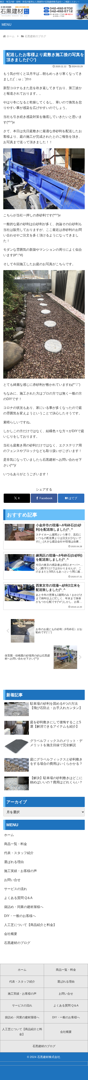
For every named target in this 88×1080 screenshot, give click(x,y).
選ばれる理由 (14, 862)
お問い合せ (12, 880)
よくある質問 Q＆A (18, 898)
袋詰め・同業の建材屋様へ (23, 907)
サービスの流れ (15, 889)
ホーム (9, 835)
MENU (6, 24)
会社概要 (10, 934)
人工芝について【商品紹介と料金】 (30, 925)
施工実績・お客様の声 (20, 871)
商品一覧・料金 (15, 844)
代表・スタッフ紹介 (19, 853)
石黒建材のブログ (17, 943)
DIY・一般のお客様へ (20, 916)
